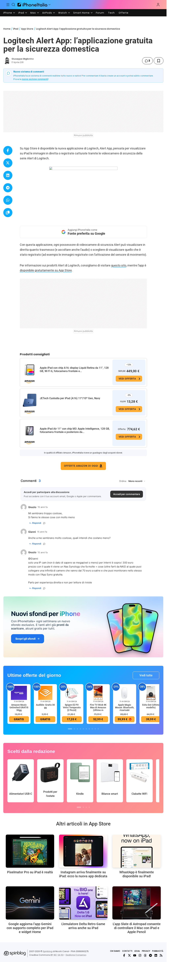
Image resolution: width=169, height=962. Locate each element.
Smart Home (81, 12)
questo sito (118, 265)
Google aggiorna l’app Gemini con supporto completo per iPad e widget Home (30, 928)
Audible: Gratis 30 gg (45, 706)
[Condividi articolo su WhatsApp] (7, 200)
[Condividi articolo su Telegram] (7, 187)
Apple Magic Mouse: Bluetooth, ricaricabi (124, 707)
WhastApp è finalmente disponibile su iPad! (136, 874)
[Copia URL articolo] (7, 212)
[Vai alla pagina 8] (92, 728)
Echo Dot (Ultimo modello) (151, 706)
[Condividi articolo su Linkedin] (7, 175)
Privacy (146, 951)
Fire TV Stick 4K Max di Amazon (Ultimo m (98, 707)
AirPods (47, 12)
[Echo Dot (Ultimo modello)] (151, 692)
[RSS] (161, 955)
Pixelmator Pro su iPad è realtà (30, 872)
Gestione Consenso (76, 955)
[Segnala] (44, 523)
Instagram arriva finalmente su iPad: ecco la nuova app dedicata (83, 874)
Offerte (123, 12)
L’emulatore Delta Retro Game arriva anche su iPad (83, 926)
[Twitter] (129, 955)
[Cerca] (13, 4)
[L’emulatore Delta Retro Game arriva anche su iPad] (83, 902)
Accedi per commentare (126, 494)
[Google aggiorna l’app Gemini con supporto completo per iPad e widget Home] (30, 902)
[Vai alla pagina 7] (89, 728)
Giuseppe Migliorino (23, 58)
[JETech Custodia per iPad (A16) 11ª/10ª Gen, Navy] (29, 400)
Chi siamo (115, 951)
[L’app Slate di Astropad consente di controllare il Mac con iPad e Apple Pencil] (136, 902)
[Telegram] (150, 955)
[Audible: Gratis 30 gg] (45, 692)
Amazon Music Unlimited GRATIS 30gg (19, 707)
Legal (137, 951)
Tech (111, 12)
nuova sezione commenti (35, 79)
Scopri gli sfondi (25, 638)
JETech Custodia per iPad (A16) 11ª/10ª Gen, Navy (70, 398)
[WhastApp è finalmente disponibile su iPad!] (136, 851)
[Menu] (8, 4)
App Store (27, 28)
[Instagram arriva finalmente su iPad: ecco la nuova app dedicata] (83, 851)
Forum (100, 12)
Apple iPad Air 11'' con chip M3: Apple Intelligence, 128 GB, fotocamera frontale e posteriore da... (75, 430)
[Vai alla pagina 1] (70, 728)
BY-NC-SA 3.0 (57, 955)
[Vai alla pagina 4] (80, 728)
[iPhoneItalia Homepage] (32, 4)
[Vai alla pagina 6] (86, 728)
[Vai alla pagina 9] (95, 728)
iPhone (7, 12)
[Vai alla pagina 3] (77, 728)
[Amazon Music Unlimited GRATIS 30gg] (19, 692)
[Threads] (145, 955)
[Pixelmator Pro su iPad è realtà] (30, 851)
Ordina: (123, 481)
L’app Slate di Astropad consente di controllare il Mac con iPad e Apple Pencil (137, 928)
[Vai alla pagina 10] (98, 728)
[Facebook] (124, 955)
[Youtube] (135, 955)
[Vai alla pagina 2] (74, 728)
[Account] (158, 4)
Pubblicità (157, 951)
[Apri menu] (49, 4)
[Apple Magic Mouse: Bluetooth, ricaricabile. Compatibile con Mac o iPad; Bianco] (125, 692)
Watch (62, 12)
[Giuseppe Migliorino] (6, 60)
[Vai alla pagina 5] (83, 728)
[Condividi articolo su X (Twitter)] (7, 162)
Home (6, 28)
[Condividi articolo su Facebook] (7, 150)
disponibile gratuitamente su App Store (46, 270)
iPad (21, 12)
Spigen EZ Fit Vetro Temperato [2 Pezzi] (72, 707)
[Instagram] (140, 955)
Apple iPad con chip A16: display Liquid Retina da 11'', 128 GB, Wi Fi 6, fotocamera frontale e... (74, 369)
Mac (33, 12)
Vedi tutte (145, 675)
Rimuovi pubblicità (83, 135)
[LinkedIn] (156, 955)
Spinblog (47, 951)
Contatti (127, 951)
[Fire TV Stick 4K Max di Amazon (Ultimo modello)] (98, 692)
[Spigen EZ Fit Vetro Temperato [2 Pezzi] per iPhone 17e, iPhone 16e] (72, 692)
